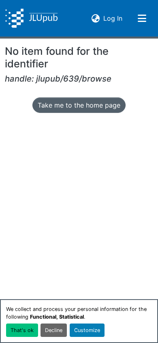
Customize (87, 330)
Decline (53, 330)
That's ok (22, 330)
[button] (31, 18)
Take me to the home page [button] (79, 105)
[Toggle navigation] (141, 18)
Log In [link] (112, 18)
